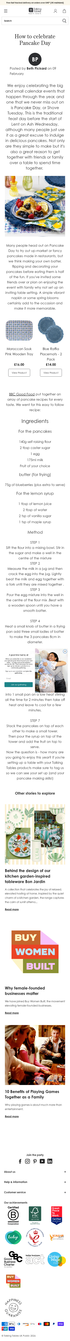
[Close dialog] (65, 651)
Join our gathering (18, 685)
